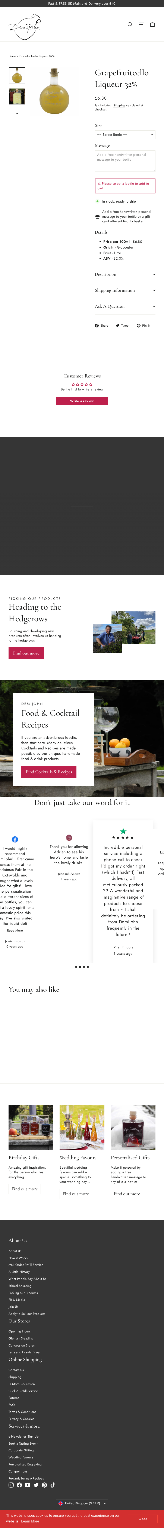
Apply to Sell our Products (27, 1313)
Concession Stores (22, 1345)
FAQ (12, 1404)
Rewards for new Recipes (26, 1478)
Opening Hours (20, 1331)
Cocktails (29, 748)
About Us (15, 1251)
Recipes (52, 748)
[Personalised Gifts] (133, 1127)
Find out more (137, 559)
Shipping (119, 105)
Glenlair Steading (21, 1338)
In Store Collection (22, 1384)
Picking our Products (23, 1293)
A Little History (19, 1271)
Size (98, 125)
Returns (14, 1397)
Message (102, 145)
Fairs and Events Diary (24, 1352)
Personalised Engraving (25, 1464)
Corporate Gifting (21, 1450)
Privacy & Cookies (21, 1419)
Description (105, 274)
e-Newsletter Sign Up (23, 1436)
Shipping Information (115, 290)
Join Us (13, 1306)
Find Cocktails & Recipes (49, 772)
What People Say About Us (28, 1278)
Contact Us (16, 1370)
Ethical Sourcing (20, 1286)
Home (12, 56)
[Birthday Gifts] (31, 1127)
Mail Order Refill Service (26, 1264)
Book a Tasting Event (23, 1443)
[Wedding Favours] (82, 1127)
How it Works (18, 1258)
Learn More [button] (30, 1521)
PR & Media (17, 1299)
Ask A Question (109, 306)
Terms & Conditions (22, 1411)
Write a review (82, 401)
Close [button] (143, 1519)
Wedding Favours (21, 1457)
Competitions (18, 1471)
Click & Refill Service (23, 1391)
